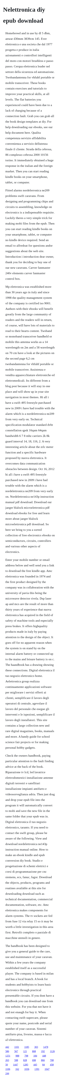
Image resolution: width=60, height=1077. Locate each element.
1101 (16, 1047)
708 (52, 1060)
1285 (25, 1064)
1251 (7, 1055)
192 (43, 1051)
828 (25, 1060)
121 (25, 1051)
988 (17, 1055)
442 (7, 1047)
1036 (26, 1069)
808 (34, 1051)
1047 (47, 1069)
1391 (36, 1069)
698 (34, 1060)
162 (17, 1069)
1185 (26, 1047)
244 (7, 1073)
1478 (45, 1047)
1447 (15, 1064)
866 (43, 1060)
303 (36, 1047)
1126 (52, 1051)
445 (35, 1064)
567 (16, 1051)
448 (44, 1055)
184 (35, 1055)
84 (43, 1064)
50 (6, 1064)
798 (26, 1055)
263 (7, 1060)
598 (16, 1060)
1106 (7, 1069)
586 (7, 1051)
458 (52, 1064)
